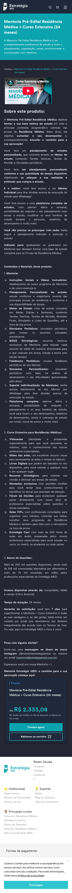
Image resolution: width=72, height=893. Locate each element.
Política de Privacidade (17, 797)
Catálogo (8, 69)
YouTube (38, 770)
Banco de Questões (15, 824)
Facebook (39, 774)
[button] (51, 7)
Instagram (39, 766)
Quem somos (11, 793)
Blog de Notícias (44, 797)
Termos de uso (12, 801)
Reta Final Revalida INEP (18, 833)
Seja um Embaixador (47, 801)
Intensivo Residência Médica (20, 828)
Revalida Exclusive (14, 820)
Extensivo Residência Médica (21, 816)
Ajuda (38, 793)
